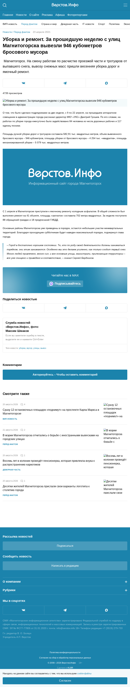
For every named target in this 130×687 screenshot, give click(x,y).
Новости (21, 14)
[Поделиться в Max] (106, 83)
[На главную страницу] (65, 5)
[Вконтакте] (23, 610)
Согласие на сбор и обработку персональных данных (65, 658)
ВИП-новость (10, 24)
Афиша (60, 14)
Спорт (101, 24)
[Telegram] (65, 610)
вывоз (43, 348)
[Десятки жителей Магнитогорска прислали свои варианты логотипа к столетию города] (115, 488)
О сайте (34, 14)
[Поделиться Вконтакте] (23, 83)
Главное (8, 14)
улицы (36, 348)
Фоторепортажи (77, 14)
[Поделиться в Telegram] (65, 83)
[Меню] (125, 5)
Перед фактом (29, 24)
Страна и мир (49, 24)
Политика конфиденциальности (65, 652)
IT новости (88, 24)
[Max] (106, 610)
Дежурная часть (69, 24)
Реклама (47, 14)
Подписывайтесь (68, 283)
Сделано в (65, 668)
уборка (22, 348)
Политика (114, 24)
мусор (29, 348)
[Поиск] (5, 5)
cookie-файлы (84, 673)
